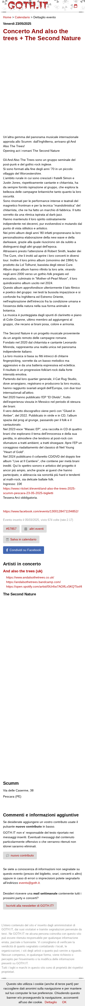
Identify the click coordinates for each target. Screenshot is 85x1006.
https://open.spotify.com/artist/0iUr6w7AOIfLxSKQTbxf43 (45, 586)
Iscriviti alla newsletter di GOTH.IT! (30, 905)
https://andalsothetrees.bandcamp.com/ (33, 582)
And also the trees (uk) (22, 571)
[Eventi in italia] (75, 6)
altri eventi (36, 528)
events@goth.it (29, 882)
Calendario (22, 17)
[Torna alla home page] (28, 5)
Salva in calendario (23, 539)
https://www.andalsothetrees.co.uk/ (30, 577)
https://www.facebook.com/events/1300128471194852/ (40, 511)
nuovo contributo (22, 855)
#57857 (11, 528)
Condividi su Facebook (25, 550)
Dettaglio (51, 1002)
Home (7, 17)
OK (64, 1002)
